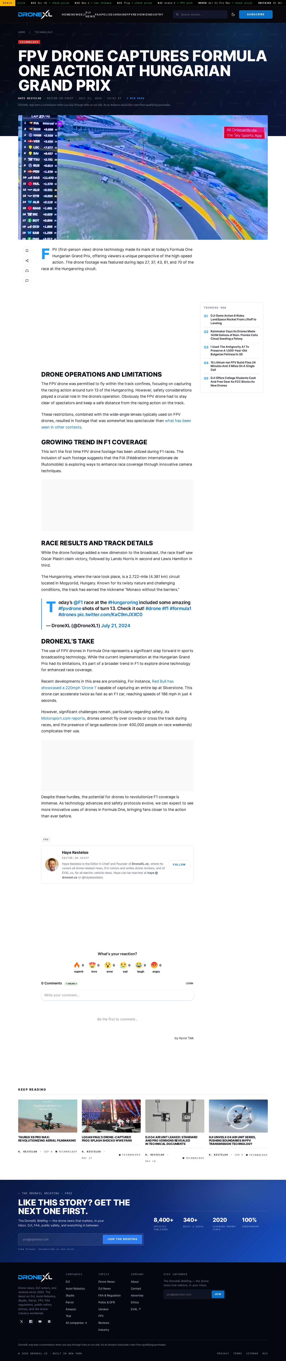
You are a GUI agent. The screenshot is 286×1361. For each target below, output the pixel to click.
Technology (44, 32)
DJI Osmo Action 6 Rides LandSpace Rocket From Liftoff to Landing (233, 319)
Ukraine (120, 14)
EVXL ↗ (136, 1309)
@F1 (78, 602)
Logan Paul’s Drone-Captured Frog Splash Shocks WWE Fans (107, 1138)
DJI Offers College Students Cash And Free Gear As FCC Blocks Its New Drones (233, 381)
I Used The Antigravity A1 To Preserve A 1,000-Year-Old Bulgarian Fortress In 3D (230, 350)
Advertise (137, 1295)
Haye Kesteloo (75, 852)
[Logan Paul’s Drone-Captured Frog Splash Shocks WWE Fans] (111, 1116)
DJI (83, 14)
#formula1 (181, 608)
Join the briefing (122, 1239)
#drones (67, 614)
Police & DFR (106, 1302)
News (76, 14)
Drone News (106, 1281)
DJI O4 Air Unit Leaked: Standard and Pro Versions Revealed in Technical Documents (171, 1140)
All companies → (76, 1322)
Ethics (135, 1302)
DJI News (90, 14)
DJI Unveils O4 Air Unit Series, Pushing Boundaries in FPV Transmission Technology (232, 1140)
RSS (265, 1353)
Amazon (71, 1309)
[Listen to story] (27, 270)
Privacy (223, 1353)
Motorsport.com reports (63, 718)
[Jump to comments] (27, 281)
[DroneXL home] (35, 14)
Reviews (140, 14)
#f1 (165, 608)
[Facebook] (30, 1321)
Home (66, 14)
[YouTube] (40, 1321)
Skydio (70, 1295)
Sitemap (252, 1353)
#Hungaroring (123, 602)
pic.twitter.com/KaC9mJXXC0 (110, 614)
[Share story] (27, 260)
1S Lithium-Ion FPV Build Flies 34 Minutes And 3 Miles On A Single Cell (233, 366)
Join (218, 1294)
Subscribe (255, 14)
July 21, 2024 (115, 625)
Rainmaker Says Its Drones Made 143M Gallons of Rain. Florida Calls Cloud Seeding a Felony (234, 335)
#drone (153, 608)
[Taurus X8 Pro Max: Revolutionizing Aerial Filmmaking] (47, 1116)
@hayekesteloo (92, 877)
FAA (98, 14)
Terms (237, 1353)
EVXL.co (67, 872)
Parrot (70, 1302)
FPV (130, 14)
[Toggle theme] (233, 14)
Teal (68, 1316)
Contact (136, 1288)
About (135, 1281)
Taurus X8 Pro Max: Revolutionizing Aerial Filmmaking (47, 1138)
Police (107, 14)
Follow (179, 864)
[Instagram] (49, 1321)
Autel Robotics (75, 1288)
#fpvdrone (69, 608)
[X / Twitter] (21, 1321)
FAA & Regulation (109, 1295)
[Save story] (27, 250)
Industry (155, 14)
